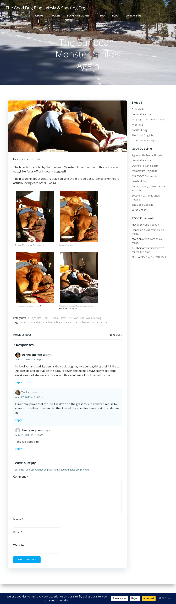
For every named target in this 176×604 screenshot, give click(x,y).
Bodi (102, 15)
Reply (18, 382)
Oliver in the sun (63, 322)
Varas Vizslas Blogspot (144, 140)
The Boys (73, 318)
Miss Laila (137, 124)
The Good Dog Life (142, 135)
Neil (134, 257)
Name (18, 519)
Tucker (55, 15)
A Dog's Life (34, 318)
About (39, 15)
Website (18, 545)
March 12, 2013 (33, 159)
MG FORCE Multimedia (144, 176)
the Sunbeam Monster (86, 322)
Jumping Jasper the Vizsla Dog (148, 119)
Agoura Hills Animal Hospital (147, 155)
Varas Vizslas (139, 209)
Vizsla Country (151, 224)
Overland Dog (139, 130)
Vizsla (104, 322)
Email (17, 532)
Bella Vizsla (138, 109)
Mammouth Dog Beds (144, 170)
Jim (18, 159)
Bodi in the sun (36, 322)
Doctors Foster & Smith (145, 165)
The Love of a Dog (90, 318)
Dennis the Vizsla (33, 355)
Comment (20, 476)
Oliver (62, 318)
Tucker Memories (78, 15)
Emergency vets (32, 430)
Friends (54, 318)
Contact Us (133, 15)
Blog (115, 15)
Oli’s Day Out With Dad (153, 257)
